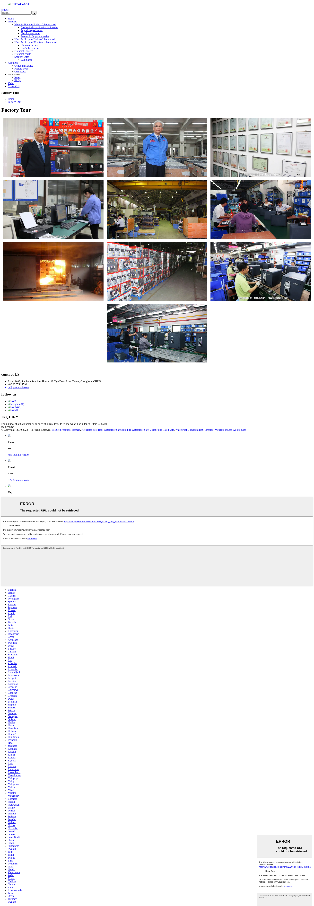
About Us (13, 62)
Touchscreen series (30, 33)
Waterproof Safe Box (115, 429)
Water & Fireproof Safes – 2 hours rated (35, 24)
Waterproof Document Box (189, 429)
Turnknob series (29, 45)
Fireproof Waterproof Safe (218, 429)
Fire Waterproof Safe (138, 429)
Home (11, 18)
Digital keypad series (32, 30)
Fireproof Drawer (23, 51)
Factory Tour (21, 68)
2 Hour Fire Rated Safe (162, 429)
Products (12, 21)
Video (11, 83)
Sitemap (76, 429)
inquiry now (7, 426)
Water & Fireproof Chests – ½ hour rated (35, 42)
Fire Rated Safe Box (92, 429)
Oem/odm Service (23, 65)
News (17, 77)
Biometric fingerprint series (35, 36)
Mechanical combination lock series (39, 27)
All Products (239, 429)
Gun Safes (26, 59)
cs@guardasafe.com (18, 480)
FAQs (17, 80)
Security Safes (21, 56)
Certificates (20, 71)
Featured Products (61, 429)
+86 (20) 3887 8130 (18, 454)
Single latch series (30, 48)
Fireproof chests (22, 54)
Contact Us (13, 86)
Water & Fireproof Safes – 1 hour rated (34, 39)
